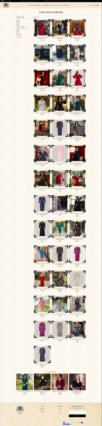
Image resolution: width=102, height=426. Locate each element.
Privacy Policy (42, 411)
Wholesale (59, 413)
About (51, 5)
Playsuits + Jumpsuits (21, 27)
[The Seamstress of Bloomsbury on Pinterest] (3, 1)
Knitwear (18, 30)
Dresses (18, 21)
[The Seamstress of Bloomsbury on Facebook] (1, 1)
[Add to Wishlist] (48, 21)
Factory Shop (65, 5)
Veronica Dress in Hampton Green (42, 188)
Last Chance (19, 37)
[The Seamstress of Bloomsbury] (6, 5)
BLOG (59, 5)
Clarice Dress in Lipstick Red (77, 188)
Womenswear (36, 5)
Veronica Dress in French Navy (42, 62)
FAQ (56, 5)
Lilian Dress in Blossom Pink (59, 163)
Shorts (17, 31)
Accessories (19, 34)
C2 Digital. (27, 422)
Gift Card (18, 36)
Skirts (17, 24)
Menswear (46, 5)
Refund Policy (42, 408)
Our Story (59, 408)
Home (29, 5)
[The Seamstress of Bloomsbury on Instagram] (2, 1)
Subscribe (77, 415)
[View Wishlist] (89, 5)
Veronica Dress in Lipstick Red (42, 288)
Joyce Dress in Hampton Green (59, 213)
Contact (60, 411)
